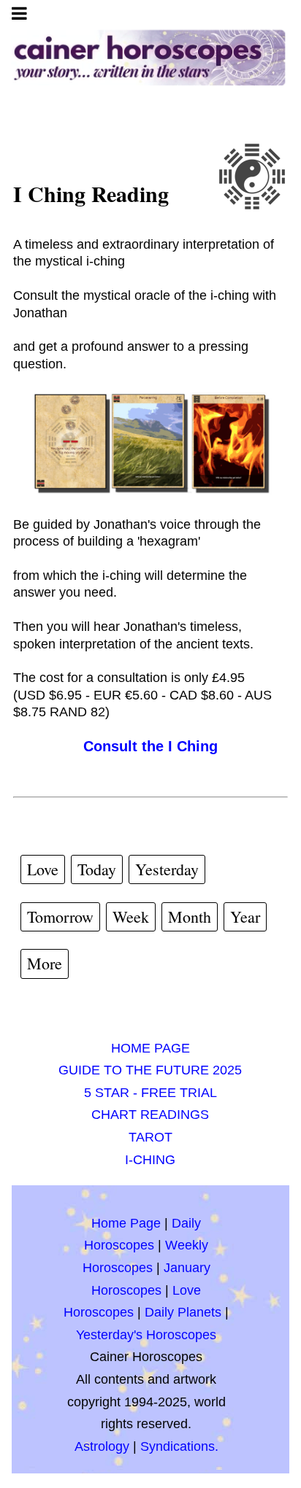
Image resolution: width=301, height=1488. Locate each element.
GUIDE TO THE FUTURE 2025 (150, 1070)
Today (96, 869)
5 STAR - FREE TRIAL (150, 1092)
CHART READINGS (150, 1114)
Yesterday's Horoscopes (146, 1335)
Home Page (126, 1223)
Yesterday (167, 869)
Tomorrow (60, 916)
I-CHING (150, 1159)
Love (42, 869)
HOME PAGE (150, 1048)
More (44, 963)
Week (131, 916)
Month (189, 916)
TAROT (150, 1137)
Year (245, 916)
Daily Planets (183, 1312)
